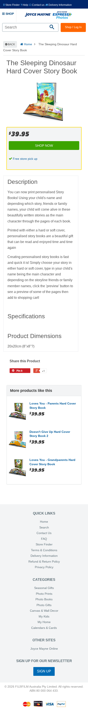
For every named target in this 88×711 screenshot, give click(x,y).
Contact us (37, 4)
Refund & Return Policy (44, 561)
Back (11, 44)
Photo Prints (44, 593)
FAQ (44, 538)
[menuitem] (11, 4)
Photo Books (44, 599)
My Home (44, 622)
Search (44, 527)
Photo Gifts (44, 605)
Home (27, 44)
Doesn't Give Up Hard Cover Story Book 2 (49, 434)
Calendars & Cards (44, 627)
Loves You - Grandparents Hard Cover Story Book (52, 462)
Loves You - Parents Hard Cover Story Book (52, 405)
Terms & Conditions (44, 550)
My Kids (44, 616)
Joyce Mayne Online (44, 648)
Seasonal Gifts (44, 588)
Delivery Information (60, 4)
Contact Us (44, 533)
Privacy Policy (44, 567)
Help (25, 4)
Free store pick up (25, 158)
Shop (9, 13)
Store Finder (44, 544)
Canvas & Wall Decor (44, 610)
